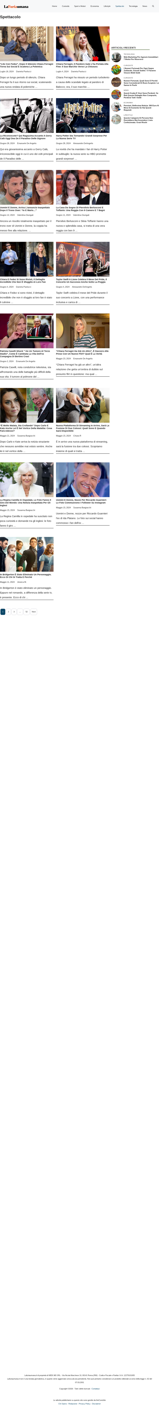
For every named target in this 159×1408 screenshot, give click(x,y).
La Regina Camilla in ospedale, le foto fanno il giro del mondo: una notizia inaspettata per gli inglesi (25, 503)
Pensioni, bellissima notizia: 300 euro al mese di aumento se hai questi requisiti (141, 107)
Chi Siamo (62, 1404)
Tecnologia (133, 6)
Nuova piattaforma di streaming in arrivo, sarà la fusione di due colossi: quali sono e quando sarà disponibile (82, 428)
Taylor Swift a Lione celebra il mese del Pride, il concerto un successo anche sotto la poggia (81, 280)
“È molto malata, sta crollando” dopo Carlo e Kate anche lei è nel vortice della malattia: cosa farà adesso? (26, 428)
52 (27, 612)
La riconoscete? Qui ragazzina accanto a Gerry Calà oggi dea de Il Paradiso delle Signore (26, 137)
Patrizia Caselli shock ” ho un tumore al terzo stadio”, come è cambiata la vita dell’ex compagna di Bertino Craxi (25, 354)
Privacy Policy (84, 1404)
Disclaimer (96, 1404)
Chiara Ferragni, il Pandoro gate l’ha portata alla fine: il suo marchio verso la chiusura (82, 65)
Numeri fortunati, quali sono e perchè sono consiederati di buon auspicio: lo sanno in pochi (141, 83)
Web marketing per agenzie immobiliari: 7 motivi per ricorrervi (141, 58)
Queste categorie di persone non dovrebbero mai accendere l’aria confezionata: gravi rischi (138, 120)
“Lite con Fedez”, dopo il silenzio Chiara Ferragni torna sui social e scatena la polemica (26, 65)
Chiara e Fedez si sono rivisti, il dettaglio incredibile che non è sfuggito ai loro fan (23, 280)
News (144, 6)
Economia (95, 6)
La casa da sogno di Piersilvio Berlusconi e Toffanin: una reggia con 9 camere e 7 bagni (80, 209)
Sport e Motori (80, 6)
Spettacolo (119, 6)
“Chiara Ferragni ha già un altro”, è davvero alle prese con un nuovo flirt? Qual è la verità (82, 352)
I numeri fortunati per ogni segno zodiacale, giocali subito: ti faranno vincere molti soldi (140, 70)
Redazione (72, 1404)
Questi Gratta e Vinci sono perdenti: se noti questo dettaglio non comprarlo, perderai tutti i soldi (141, 95)
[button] (153, 6)
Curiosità (65, 6)
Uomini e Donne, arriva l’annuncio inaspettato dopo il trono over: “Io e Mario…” (25, 209)
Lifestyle (107, 6)
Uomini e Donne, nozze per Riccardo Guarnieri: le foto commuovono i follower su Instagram (81, 501)
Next (34, 612)
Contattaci (96, 1389)
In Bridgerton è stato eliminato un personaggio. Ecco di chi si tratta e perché (25, 576)
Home (54, 6)
